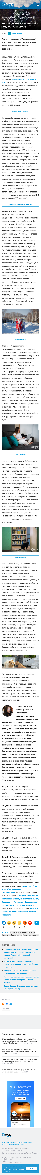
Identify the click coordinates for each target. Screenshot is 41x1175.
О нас (3, 1142)
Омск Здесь (7, 5)
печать (9, 20)
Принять (31, 1169)
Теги (6, 932)
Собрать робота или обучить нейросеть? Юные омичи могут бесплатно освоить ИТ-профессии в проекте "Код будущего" (20, 1041)
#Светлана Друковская (26, 932)
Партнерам (11, 1142)
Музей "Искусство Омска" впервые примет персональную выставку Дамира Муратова (21, 964)
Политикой (7, 1171)
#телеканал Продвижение (12, 935)
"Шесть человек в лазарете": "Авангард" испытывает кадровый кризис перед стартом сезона (19, 1051)
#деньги (13, 932)
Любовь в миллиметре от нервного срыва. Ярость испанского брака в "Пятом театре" (21, 980)
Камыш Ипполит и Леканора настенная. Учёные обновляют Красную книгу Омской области (19, 1060)
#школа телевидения (31, 935)
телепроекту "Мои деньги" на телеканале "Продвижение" (19, 889)
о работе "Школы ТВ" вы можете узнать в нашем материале (20, 911)
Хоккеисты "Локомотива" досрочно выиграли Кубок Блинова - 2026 (18, 1071)
